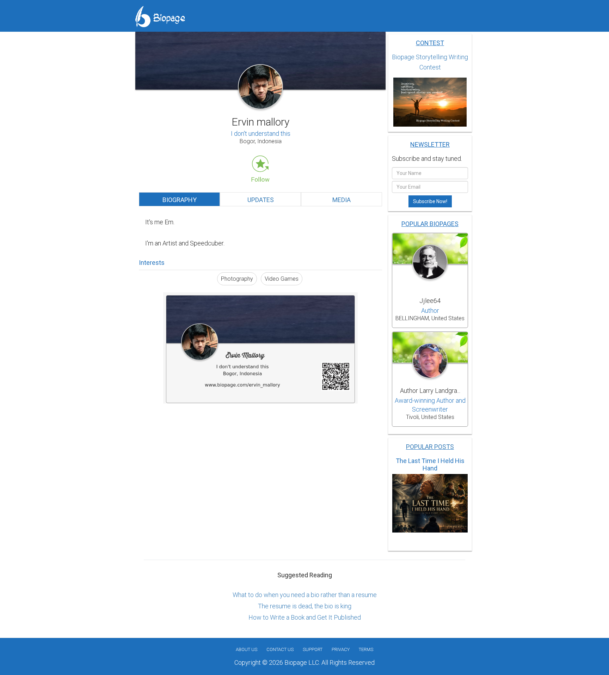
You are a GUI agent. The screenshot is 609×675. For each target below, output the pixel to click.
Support (312, 649)
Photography (237, 278)
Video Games (282, 278)
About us (246, 649)
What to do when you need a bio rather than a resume (305, 594)
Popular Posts (430, 446)
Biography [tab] (179, 199)
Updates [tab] (260, 199)
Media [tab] (341, 199)
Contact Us (280, 649)
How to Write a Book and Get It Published (304, 617)
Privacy (341, 649)
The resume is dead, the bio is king (304, 606)
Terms (366, 649)
